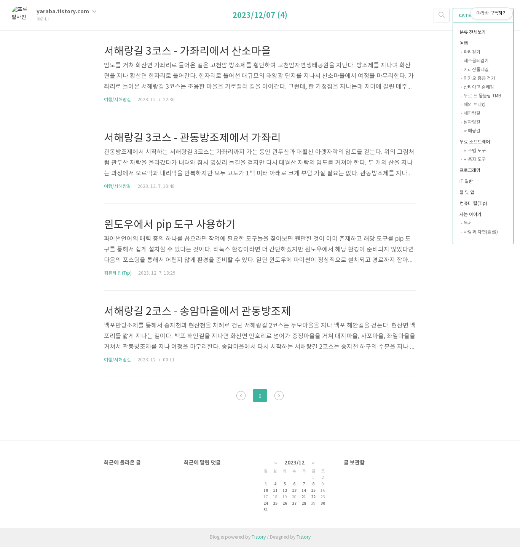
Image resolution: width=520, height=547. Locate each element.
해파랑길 (472, 113)
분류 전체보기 (472, 32)
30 (323, 503)
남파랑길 (472, 122)
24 (265, 503)
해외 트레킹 (475, 104)
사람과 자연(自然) (481, 232)
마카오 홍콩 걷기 (479, 78)
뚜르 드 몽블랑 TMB (482, 96)
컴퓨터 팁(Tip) (473, 203)
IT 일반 (466, 181)
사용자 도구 (475, 159)
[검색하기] (441, 15)
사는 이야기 (470, 214)
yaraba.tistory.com (63, 11)
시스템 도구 (475, 150)
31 (265, 510)
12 (284, 490)
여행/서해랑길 (117, 99)
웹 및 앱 (466, 192)
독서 (468, 223)
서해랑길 (472, 131)
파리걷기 (472, 52)
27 (294, 503)
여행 (463, 43)
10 (265, 490)
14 (303, 490)
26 (284, 503)
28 (303, 503)
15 (313, 490)
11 (275, 490)
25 (275, 503)
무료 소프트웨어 (474, 142)
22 (313, 497)
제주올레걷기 (476, 61)
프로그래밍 (469, 170)
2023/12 (294, 463)
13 (294, 490)
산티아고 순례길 (479, 87)
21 (303, 497)
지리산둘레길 (476, 69)
